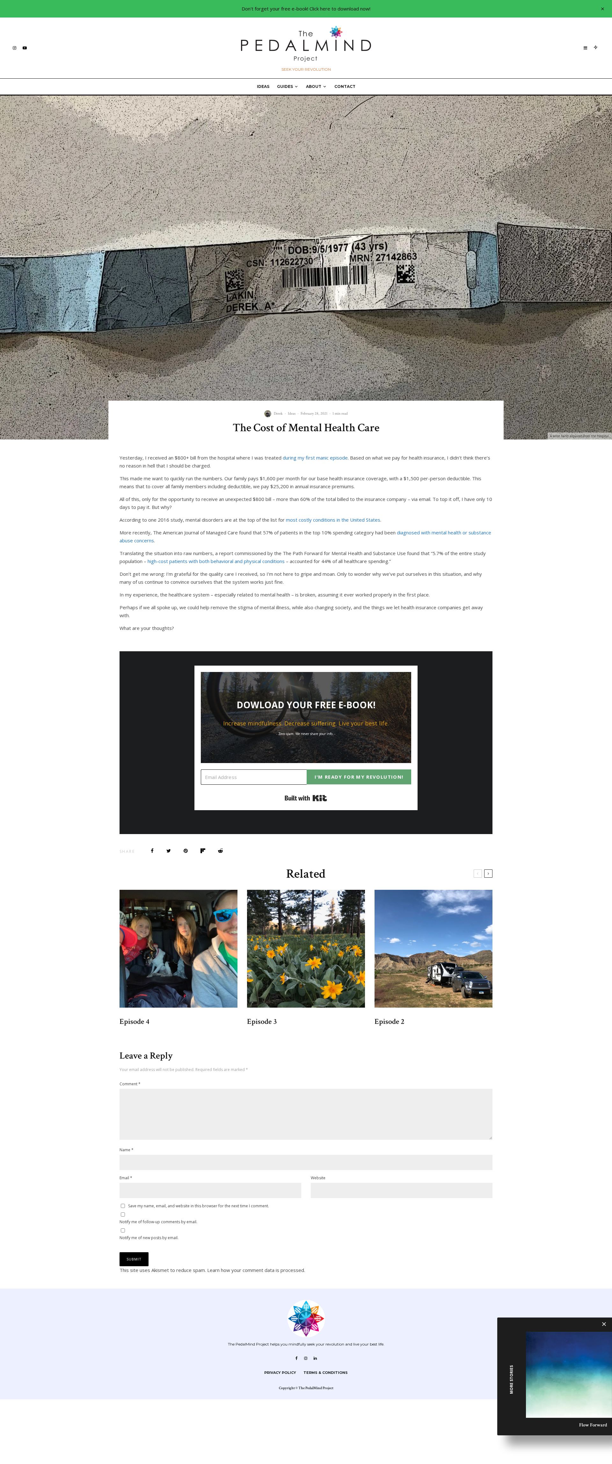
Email (126, 1178)
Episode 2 (389, 1021)
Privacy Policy (280, 1372)
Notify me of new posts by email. (149, 1237)
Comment (130, 1084)
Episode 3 (262, 1021)
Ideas (263, 86)
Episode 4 (134, 1021)
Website (318, 1178)
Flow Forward (593, 1425)
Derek (278, 413)
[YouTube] (24, 48)
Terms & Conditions (325, 1372)
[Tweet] (168, 850)
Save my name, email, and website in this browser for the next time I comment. (198, 1206)
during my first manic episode (315, 457)
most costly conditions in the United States (333, 520)
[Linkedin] (315, 1358)
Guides (285, 86)
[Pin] (186, 850)
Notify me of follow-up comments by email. (158, 1222)
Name (127, 1150)
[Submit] (220, 850)
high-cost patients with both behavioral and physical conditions (216, 561)
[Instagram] (14, 48)
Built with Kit (306, 798)
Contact (344, 86)
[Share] (152, 850)
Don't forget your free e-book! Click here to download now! (306, 8)
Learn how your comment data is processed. (256, 1270)
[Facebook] (296, 1358)
